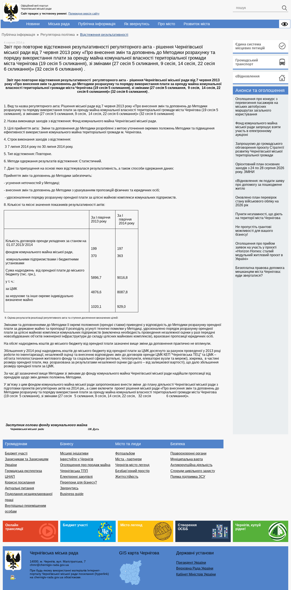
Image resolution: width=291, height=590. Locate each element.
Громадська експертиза (23, 471)
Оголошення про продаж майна (85, 465)
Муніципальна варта (186, 459)
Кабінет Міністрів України (196, 574)
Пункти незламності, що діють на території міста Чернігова (258, 216)
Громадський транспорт (246, 62)
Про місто (166, 24)
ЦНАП (10, 476)
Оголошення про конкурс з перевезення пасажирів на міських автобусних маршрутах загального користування (256, 106)
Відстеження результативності (104, 34)
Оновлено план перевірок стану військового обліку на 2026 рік (257, 201)
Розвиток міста (197, 24)
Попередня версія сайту (83, 13)
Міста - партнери (128, 459)
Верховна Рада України (194, 568)
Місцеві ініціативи (74, 453)
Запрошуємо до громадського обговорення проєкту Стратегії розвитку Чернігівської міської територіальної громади (259, 149)
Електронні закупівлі (76, 476)
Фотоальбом (125, 453)
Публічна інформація (96, 24)
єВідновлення (247, 76)
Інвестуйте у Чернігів (76, 459)
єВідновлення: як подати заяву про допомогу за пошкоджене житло (259, 184)
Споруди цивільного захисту (192, 471)
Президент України (191, 562)
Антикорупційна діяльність (191, 465)
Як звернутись (136, 24)
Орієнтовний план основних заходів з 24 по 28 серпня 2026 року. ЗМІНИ (259, 168)
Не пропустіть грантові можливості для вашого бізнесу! (254, 230)
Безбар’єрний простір (132, 471)
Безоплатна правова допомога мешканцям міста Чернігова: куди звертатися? (259, 271)
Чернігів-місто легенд (132, 465)
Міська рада (59, 24)
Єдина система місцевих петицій (250, 46)
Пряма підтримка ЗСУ (187, 476)
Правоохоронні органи (188, 453)
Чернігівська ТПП (74, 471)
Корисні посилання (20, 482)
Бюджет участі (16, 453)
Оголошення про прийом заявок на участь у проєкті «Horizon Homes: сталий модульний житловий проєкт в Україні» (259, 251)
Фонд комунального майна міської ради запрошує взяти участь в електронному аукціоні (258, 129)
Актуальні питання (19, 488)
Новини (33, 24)
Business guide (72, 494)
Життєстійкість (126, 476)
